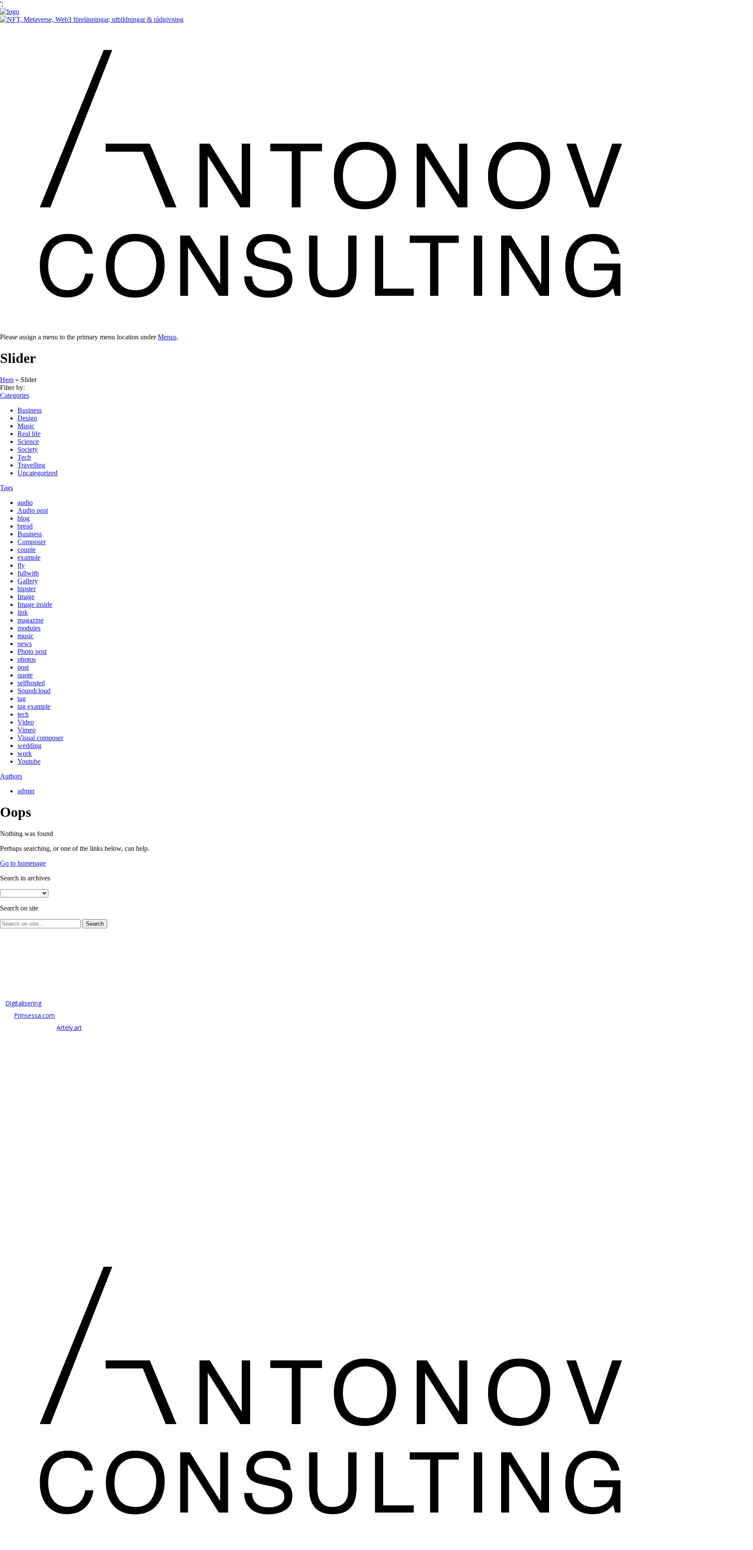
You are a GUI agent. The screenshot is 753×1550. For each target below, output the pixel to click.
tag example (34, 706)
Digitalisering (23, 1003)
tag (21, 698)
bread (25, 526)
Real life (29, 433)
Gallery (27, 581)
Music (25, 426)
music (25, 636)
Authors (11, 776)
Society (27, 449)
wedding (29, 745)
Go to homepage (23, 863)
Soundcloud (34, 690)
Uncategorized (37, 473)
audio (25, 502)
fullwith (28, 573)
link (22, 612)
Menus (167, 337)
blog (23, 518)
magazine (30, 620)
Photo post (32, 651)
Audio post (32, 510)
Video (25, 722)
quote (25, 675)
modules (29, 628)
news (24, 643)
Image (25, 596)
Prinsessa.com (34, 1015)
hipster (26, 588)
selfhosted (31, 683)
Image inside (34, 604)
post (23, 667)
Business (29, 410)
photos (26, 659)
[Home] (9, 11)
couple (26, 549)
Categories (14, 395)
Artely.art (69, 1027)
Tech (24, 457)
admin (25, 791)
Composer (31, 541)
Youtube (29, 761)
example (29, 557)
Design (27, 418)
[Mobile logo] (327, 1546)
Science (28, 441)
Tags (6, 487)
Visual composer (40, 737)
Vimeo (26, 730)
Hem (7, 379)
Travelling (31, 465)
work (24, 753)
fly (21, 565)
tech (23, 714)
